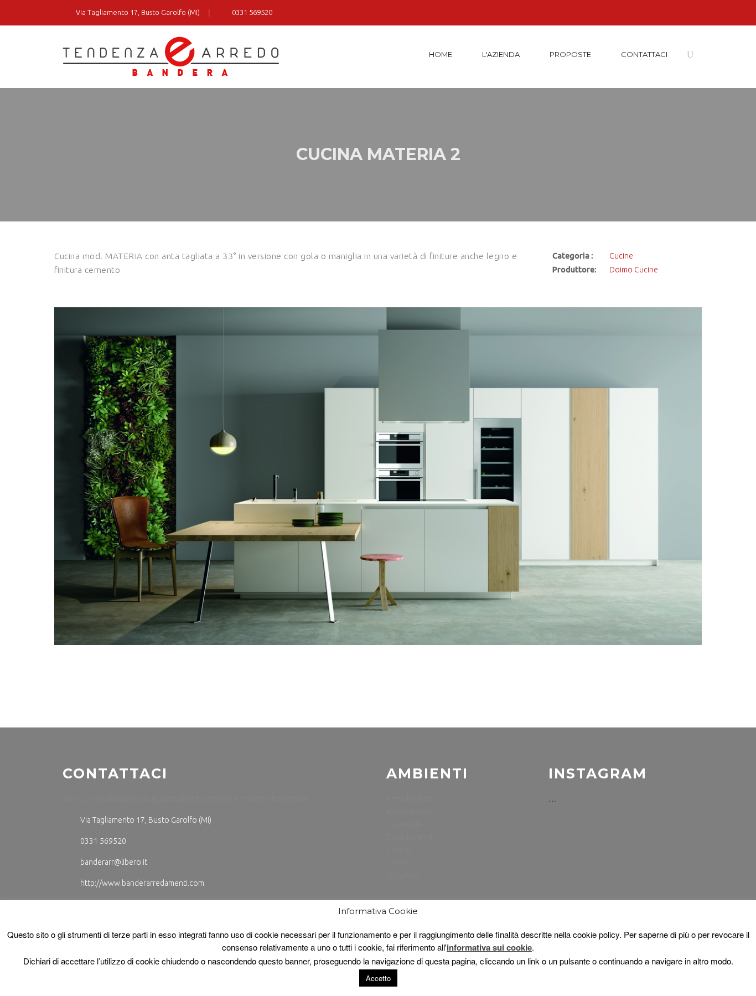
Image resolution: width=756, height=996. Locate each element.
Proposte (570, 54)
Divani (396, 862)
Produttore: (574, 269)
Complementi (409, 837)
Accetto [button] (378, 978)
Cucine (621, 255)
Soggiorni (403, 875)
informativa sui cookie (489, 947)
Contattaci (644, 54)
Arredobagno (409, 811)
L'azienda (501, 54)
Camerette (404, 824)
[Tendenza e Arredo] (171, 56)
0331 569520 (251, 12)
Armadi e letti (408, 798)
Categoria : (572, 255)
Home (440, 54)
